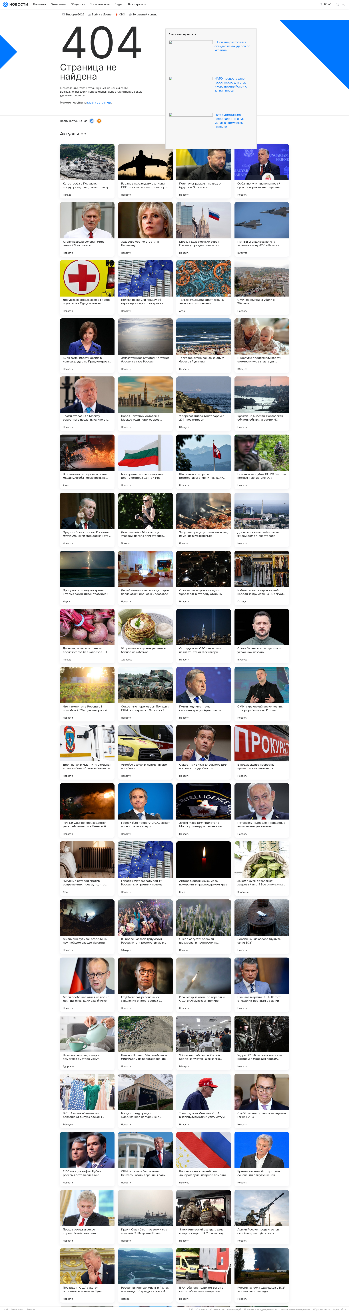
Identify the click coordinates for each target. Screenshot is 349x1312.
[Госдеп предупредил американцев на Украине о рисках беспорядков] (145, 1101)
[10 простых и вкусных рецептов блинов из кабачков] (145, 636)
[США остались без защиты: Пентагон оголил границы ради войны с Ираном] (145, 1159)
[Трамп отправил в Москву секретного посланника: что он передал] (87, 403)
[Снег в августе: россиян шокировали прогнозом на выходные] (203, 926)
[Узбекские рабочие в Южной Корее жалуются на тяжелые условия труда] (203, 1043)
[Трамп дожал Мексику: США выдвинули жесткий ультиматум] (203, 1101)
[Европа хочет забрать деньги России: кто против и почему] (145, 868)
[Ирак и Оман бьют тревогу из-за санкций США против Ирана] (145, 1217)
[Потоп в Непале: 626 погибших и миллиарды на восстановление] (145, 1043)
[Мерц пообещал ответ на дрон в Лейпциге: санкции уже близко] (87, 985)
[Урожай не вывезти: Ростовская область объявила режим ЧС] (261, 403)
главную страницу (99, 102)
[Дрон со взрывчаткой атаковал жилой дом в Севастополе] (261, 520)
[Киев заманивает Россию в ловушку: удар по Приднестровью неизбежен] (87, 345)
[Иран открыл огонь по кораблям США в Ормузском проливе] (203, 985)
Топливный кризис (145, 14)
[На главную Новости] (18, 4)
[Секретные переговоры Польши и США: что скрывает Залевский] (145, 694)
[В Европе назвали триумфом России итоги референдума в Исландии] (145, 926)
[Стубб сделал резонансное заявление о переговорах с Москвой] (145, 985)
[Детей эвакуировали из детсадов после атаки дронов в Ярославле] (145, 578)
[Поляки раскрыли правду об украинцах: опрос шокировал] (145, 287)
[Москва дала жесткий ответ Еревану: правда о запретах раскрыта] (203, 229)
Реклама (31, 1309)
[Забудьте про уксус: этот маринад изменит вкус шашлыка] (203, 520)
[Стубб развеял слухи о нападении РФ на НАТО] (261, 1101)
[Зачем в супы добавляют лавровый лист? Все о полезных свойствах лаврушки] (261, 868)
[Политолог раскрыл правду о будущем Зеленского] (203, 171)
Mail (6, 1309)
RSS (191, 1309)
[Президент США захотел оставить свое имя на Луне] (87, 1275)
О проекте (201, 1309)
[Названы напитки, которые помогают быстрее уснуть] (87, 1043)
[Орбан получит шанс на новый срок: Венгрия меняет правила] (261, 171)
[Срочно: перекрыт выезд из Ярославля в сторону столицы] (203, 578)
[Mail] (5, 4)
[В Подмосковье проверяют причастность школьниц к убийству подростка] (261, 752)
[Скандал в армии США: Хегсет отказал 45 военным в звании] (261, 985)
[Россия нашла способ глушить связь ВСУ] (261, 926)
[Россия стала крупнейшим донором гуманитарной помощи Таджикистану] (203, 1159)
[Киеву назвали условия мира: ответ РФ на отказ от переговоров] (87, 229)
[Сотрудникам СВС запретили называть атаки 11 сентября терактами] (203, 636)
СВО (122, 14)
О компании (17, 1309)
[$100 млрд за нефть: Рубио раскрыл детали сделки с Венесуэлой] (87, 1159)
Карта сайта (339, 1309)
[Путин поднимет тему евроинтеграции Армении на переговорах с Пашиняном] (203, 694)
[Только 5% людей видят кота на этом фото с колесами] (203, 287)
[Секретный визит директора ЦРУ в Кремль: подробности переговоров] (203, 752)
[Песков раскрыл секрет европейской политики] (87, 1217)
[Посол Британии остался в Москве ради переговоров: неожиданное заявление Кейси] (145, 403)
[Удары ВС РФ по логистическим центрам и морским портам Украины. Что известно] (261, 1043)
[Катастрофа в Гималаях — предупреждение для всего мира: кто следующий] (87, 171)
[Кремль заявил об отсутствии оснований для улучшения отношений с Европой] (261, 1159)
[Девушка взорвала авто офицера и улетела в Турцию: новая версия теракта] (87, 287)
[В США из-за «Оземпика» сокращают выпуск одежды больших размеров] (87, 1101)
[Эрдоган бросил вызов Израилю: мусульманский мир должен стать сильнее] (87, 520)
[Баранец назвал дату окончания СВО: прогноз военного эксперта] (145, 171)
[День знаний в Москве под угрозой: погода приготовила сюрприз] (145, 520)
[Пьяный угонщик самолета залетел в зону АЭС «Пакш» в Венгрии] (261, 229)
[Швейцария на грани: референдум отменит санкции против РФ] (203, 462)
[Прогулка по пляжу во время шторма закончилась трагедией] (87, 578)
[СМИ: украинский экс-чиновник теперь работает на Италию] (261, 694)
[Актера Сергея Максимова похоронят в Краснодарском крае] (203, 868)
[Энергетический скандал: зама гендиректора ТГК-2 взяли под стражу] (203, 1217)
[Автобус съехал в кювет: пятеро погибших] (145, 752)
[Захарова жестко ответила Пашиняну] (145, 229)
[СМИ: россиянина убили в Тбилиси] (261, 287)
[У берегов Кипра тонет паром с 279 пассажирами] (203, 403)
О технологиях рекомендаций (225, 1309)
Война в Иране (101, 14)
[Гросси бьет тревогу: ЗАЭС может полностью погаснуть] (145, 810)
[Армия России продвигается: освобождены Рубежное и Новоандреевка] (261, 1217)
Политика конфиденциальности (260, 1309)
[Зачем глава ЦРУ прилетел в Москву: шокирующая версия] (203, 810)
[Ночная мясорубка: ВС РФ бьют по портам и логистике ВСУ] (261, 462)
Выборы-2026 (75, 14)
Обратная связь (321, 1309)
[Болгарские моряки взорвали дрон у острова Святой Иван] (145, 462)
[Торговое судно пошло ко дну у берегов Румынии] (203, 345)
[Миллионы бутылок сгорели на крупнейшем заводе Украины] (87, 926)
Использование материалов (295, 1309)
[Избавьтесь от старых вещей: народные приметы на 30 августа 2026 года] (261, 578)
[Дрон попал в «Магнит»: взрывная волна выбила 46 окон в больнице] (87, 752)
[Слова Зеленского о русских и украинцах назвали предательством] (261, 636)
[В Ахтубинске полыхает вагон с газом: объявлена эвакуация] (203, 1275)
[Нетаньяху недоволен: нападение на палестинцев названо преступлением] (261, 810)
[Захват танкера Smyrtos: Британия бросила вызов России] (145, 345)
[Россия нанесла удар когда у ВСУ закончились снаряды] (261, 1275)
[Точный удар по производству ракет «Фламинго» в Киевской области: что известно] (87, 810)
